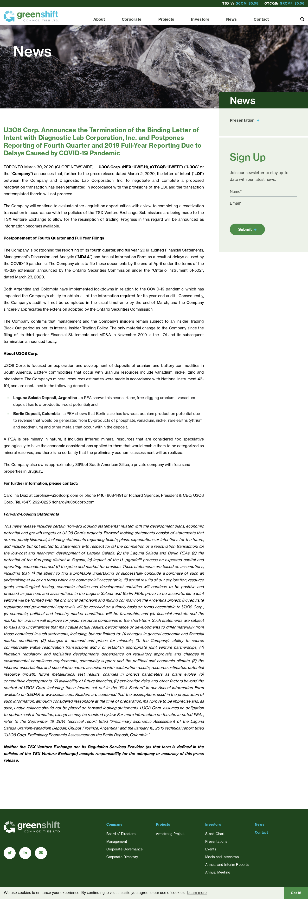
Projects (166, 19)
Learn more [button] (197, 893)
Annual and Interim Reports (227, 864)
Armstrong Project (170, 834)
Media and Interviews (222, 857)
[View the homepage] (31, 16)
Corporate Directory (122, 857)
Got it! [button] (296, 893)
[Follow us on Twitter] (10, 853)
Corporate (131, 19)
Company (114, 824)
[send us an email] (41, 853)
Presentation (242, 120)
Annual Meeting (217, 872)
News (231, 19)
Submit (245, 229)
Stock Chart (215, 834)
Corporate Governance (124, 849)
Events (210, 849)
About (99, 19)
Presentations (216, 841)
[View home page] (32, 831)
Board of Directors (120, 834)
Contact (261, 19)
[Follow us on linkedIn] (25, 853)
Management (116, 841)
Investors (200, 19)
